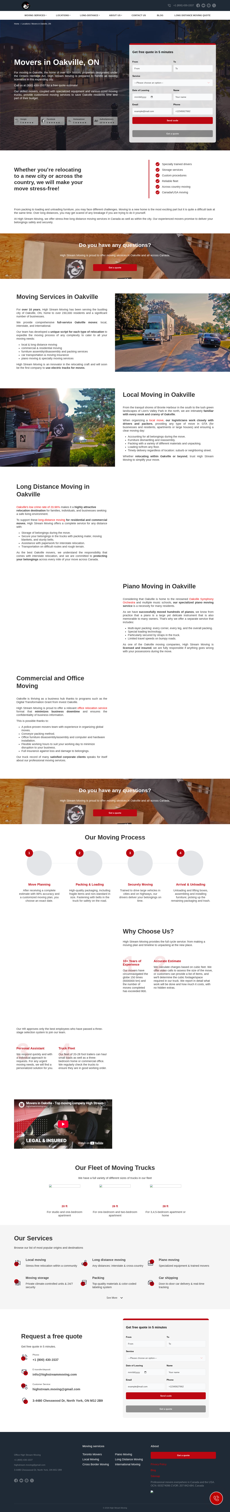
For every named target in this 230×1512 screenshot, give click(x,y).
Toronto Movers (92, 1454)
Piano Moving (123, 1454)
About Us (114, 15)
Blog (160, 15)
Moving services (35, 15)
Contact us (139, 15)
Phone (176, 104)
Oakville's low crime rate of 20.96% (38, 507)
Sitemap (155, 1476)
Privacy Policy (158, 1464)
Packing (98, 1278)
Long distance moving (108, 1260)
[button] (115, 1298)
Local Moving (90, 1459)
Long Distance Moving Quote (192, 15)
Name (176, 90)
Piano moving (169, 1260)
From (135, 61)
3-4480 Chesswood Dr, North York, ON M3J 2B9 (68, 1400)
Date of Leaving (140, 90)
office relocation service (92, 708)
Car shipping (168, 1278)
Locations (62, 15)
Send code (172, 120)
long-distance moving (51, 519)
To (174, 61)
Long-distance (89, 15)
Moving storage (37, 1278)
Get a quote (115, 267)
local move (156, 420)
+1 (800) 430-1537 (183, 5)
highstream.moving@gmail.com (56, 1389)
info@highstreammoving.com (55, 1374)
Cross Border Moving (95, 1464)
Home (16, 24)
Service (136, 76)
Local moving (36, 1260)
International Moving (127, 1464)
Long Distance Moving (129, 1459)
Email (135, 104)
